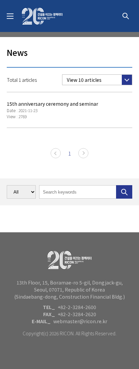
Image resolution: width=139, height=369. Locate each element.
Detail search (125, 16)
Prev (56, 153)
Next (83, 153)
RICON (42, 16)
